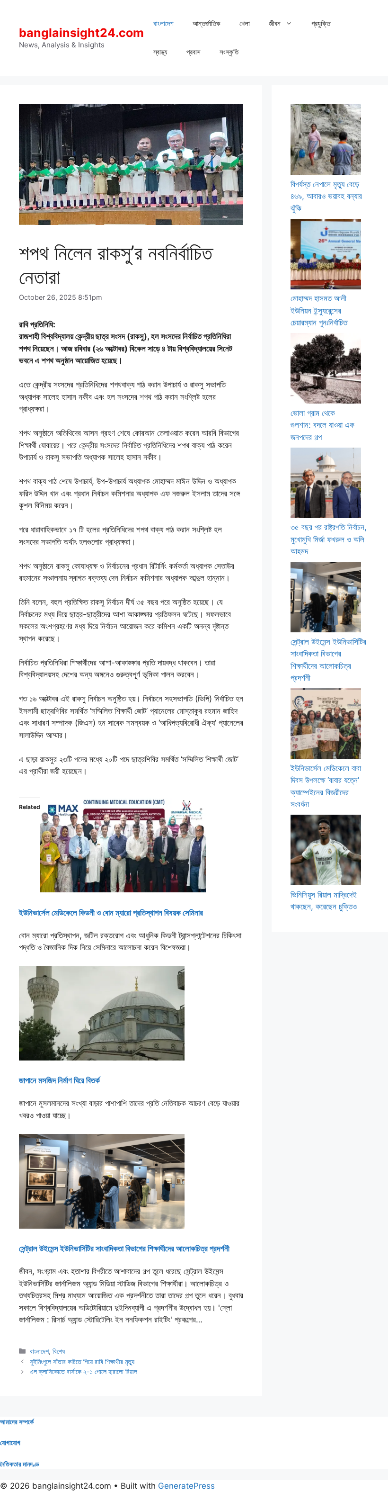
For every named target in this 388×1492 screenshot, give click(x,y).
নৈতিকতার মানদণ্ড (19, 1464)
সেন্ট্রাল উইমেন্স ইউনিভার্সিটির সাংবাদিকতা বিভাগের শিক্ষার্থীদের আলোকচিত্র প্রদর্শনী (124, 1248)
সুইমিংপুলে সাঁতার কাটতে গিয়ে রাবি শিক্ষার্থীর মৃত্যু (82, 1361)
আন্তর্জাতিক (206, 23)
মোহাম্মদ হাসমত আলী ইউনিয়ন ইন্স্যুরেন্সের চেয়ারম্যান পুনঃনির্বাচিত (319, 310)
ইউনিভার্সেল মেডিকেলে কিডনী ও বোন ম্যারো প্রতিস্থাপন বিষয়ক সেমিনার (111, 912)
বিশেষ (59, 1351)
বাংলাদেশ (163, 23)
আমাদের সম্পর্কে (17, 1422)
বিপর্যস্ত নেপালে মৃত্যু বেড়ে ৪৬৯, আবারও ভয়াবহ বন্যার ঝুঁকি (326, 196)
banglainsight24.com (81, 33)
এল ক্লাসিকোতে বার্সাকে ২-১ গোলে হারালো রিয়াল (83, 1371)
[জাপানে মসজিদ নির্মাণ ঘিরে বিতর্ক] (102, 1057)
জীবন (275, 23)
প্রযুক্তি (320, 23)
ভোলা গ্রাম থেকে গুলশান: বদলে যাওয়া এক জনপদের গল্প (322, 425)
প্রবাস (193, 51)
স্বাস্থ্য (160, 51)
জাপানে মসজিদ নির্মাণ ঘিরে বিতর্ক (59, 1080)
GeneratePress (186, 1486)
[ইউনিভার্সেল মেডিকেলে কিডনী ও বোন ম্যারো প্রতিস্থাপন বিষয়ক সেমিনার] (123, 889)
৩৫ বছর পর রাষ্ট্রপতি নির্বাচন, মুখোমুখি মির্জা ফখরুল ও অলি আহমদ (329, 539)
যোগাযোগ (10, 1442)
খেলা (244, 23)
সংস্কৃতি (229, 51)
